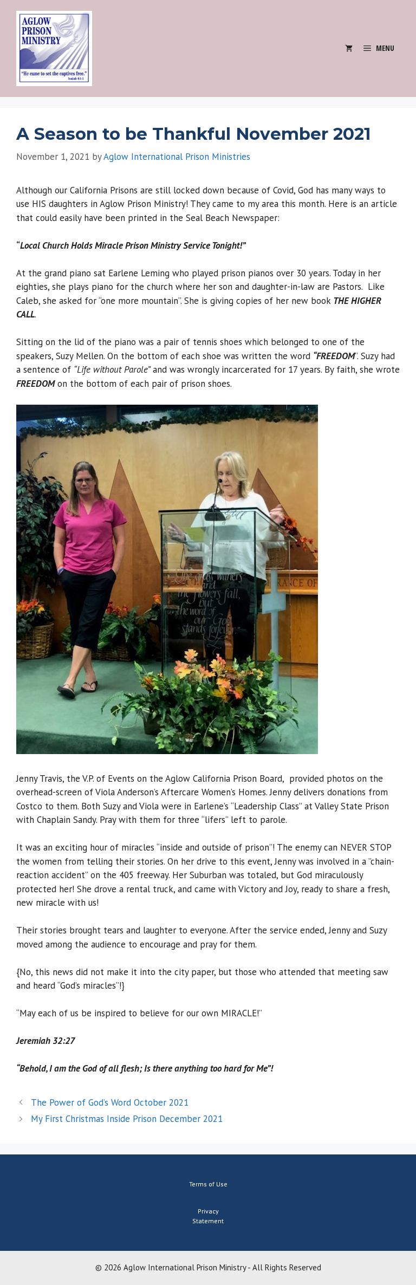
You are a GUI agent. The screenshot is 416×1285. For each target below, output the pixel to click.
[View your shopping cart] (349, 48)
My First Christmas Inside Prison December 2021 (127, 1119)
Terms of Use (208, 1184)
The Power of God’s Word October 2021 (109, 1102)
